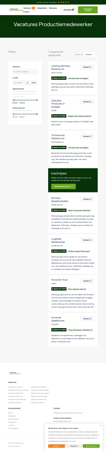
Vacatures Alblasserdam (40, 390)
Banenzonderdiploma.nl (62, 421)
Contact (26, 12)
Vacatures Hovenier (15, 387)
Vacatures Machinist (15, 393)
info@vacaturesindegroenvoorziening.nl (68, 413)
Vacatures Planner (15, 402)
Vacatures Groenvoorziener (18, 390)
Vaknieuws (53, 8)
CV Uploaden (13, 428)
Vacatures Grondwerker (17, 399)
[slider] (13, 100)
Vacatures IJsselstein (38, 399)
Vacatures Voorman (15, 396)
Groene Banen (13, 419)
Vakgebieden (42, 8)
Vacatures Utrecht (37, 402)
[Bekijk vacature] (73, 78)
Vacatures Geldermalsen (40, 393)
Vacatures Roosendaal (39, 396)
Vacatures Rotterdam (39, 387)
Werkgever (12, 422)
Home (10, 413)
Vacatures (27, 8)
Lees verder (72, 441)
